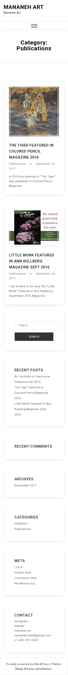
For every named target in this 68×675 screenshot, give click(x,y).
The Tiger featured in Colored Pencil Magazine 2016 (31, 151)
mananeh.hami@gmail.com (33, 635)
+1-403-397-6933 (26, 640)
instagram (21, 621)
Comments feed (25, 578)
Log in (19, 567)
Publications (17, 163)
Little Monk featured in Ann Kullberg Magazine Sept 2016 (31, 261)
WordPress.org (25, 583)
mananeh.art (23, 630)
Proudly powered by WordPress (28, 664)
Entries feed (23, 572)
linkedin (20, 626)
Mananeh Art (24, 7)
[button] (34, 26)
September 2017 (26, 485)
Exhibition (21, 523)
